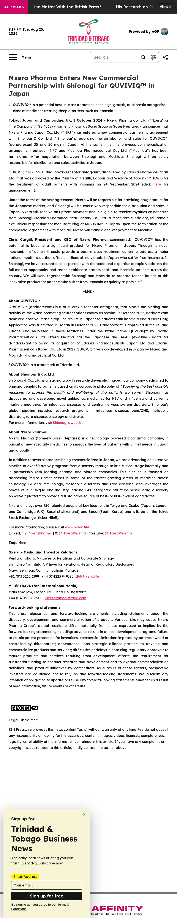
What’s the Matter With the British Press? (60, 6)
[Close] (84, 814)
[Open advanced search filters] (153, 57)
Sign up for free (46, 896)
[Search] (143, 57)
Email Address (25, 876)
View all (166, 7)
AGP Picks (14, 7)
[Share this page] (165, 57)
